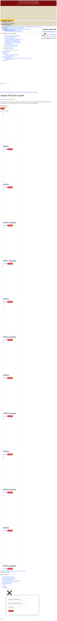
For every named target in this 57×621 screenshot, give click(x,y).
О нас (4, 584)
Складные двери (20, 92)
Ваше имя (2, 105)
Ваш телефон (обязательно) (15, 603)
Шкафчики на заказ (7, 582)
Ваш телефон (3, 107)
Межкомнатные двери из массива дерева (14, 28)
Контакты (5, 587)
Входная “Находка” (7, 583)
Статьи (4, 586)
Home (1, 92)
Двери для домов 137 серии (9, 578)
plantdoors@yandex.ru (51, 31)
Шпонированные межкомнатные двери (14, 31)
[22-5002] (4, 90)
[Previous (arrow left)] (0, 619)
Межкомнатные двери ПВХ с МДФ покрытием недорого (18, 29)
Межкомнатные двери (9, 92)
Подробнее (10, 149)
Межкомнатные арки (8, 579)
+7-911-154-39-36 (52, 34)
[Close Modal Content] (9, 592)
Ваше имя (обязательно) (14, 599)
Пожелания (11, 607)
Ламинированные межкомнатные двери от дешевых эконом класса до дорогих (23, 26)
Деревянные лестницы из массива (11, 580)
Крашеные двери (9, 25)
